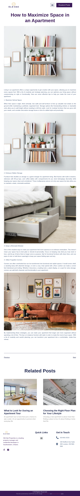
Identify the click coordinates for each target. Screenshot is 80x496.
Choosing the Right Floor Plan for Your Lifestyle (59, 412)
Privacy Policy (46, 493)
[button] (52, 5)
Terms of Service (56, 493)
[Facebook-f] (4, 450)
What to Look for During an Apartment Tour (18, 412)
